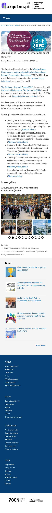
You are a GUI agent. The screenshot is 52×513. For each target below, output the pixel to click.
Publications (9, 369)
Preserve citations (11, 449)
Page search (9, 465)
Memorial (8, 439)
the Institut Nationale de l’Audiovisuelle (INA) (21, 90)
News (6, 245)
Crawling (8, 471)
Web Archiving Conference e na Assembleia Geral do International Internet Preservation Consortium (23, 72)
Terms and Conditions (12, 385)
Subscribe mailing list (12, 401)
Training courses (11, 477)
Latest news (9, 404)
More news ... (41, 345)
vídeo (18, 142)
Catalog (7, 481)
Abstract (25, 129)
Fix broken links (10, 436)
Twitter (7, 407)
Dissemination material (13, 417)
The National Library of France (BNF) (17, 87)
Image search (10, 468)
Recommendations (12, 443)
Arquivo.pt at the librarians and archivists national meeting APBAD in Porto (31, 285)
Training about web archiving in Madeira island (21, 248)
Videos (7, 414)
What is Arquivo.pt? (11, 366)
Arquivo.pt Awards (11, 430)
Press (7, 376)
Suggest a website (11, 433)
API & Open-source (11, 379)
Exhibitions (9, 373)
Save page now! (10, 446)
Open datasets (10, 382)
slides (33, 129)
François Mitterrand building (24, 96)
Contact (8, 484)
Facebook (8, 411)
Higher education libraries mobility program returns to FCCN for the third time (31, 316)
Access (7, 474)
